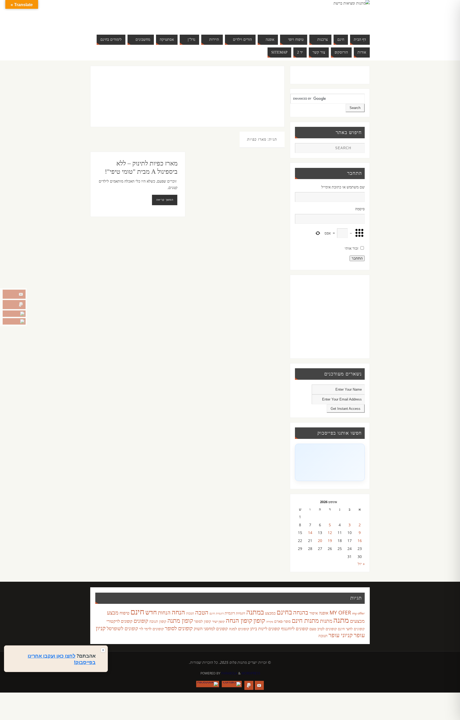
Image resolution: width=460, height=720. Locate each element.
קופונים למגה (239, 628)
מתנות (326, 620)
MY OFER (340, 612)
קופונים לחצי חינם (351, 628)
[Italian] (145, 15)
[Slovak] (135, 21)
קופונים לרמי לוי (151, 628)
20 (320, 540)
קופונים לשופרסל (122, 628)
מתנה (341, 620)
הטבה (201, 612)
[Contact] (14, 313)
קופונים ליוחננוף (294, 628)
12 (330, 532)
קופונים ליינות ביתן (265, 629)
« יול (361, 563)
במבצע (270, 613)
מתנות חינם (305, 620)
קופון (259, 620)
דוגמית (230, 613)
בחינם (284, 611)
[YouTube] (14, 294)
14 (310, 532)
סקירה (269, 622)
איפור (313, 613)
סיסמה (360, 208)
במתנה (255, 612)
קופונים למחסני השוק (211, 629)
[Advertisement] (176, 102)
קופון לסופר (202, 621)
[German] (135, 15)
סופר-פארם (282, 621)
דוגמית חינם (217, 613)
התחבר (357, 258)
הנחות (164, 612)
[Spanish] (140, 21)
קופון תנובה (157, 621)
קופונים (141, 620)
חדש (151, 612)
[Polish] (167, 15)
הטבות (190, 613)
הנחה (178, 612)
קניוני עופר (340, 635)
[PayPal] (14, 304)
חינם (137, 611)
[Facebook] (14, 321)
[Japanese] (151, 15)
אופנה (323, 613)
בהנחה (300, 612)
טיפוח (124, 613)
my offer (358, 613)
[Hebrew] (140, 15)
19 (330, 540)
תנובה (322, 635)
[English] (130, 15)
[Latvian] (161, 15)
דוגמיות (240, 613)
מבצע (112, 612)
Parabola (229, 673)
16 (360, 540)
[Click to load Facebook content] (330, 462)
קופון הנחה (239, 620)
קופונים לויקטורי (119, 621)
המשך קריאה (164, 199)
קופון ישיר (218, 621)
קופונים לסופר (179, 628)
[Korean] (156, 15)
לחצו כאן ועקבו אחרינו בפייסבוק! (62, 659)
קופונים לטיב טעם (323, 628)
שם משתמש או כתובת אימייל (343, 186)
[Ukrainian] (145, 21)
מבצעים (357, 620)
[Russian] (130, 21)
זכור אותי (351, 248)
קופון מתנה (180, 620)
